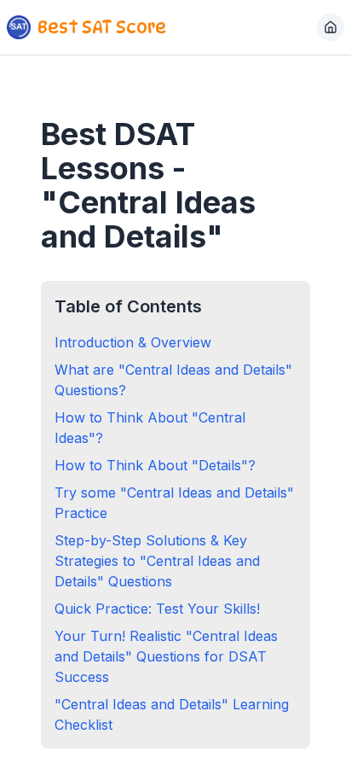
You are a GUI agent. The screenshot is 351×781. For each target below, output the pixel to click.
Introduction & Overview (133, 342)
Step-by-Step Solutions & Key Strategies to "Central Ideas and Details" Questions (157, 561)
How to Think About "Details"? (155, 465)
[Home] (330, 27)
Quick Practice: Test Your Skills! (157, 608)
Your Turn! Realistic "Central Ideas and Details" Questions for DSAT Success (166, 656)
